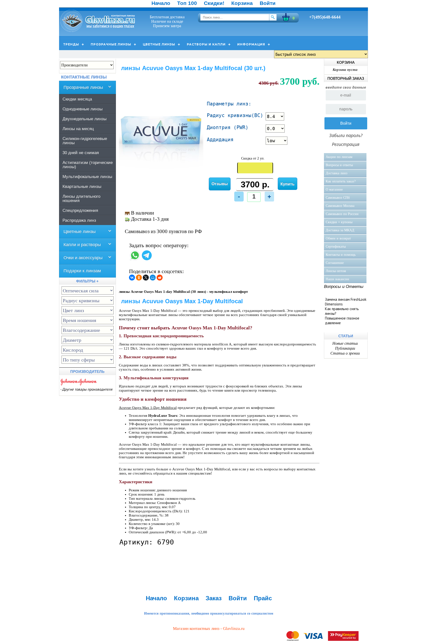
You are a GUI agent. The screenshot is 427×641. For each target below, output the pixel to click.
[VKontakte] (132, 277)
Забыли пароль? (346, 135)
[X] (146, 277)
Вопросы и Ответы (343, 286)
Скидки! (214, 3)
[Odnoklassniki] (139, 277)
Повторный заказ (345, 78)
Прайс (263, 598)
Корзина (242, 3)
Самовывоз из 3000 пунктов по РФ (163, 231)
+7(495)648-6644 (325, 17)
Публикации (345, 348)
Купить (287, 184)
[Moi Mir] (153, 277)
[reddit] (160, 277)
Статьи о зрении (345, 353)
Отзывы (220, 184)
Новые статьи (345, 343)
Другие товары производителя (87, 389)
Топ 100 (187, 3)
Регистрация (346, 144)
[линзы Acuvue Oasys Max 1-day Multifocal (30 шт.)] (161, 173)
